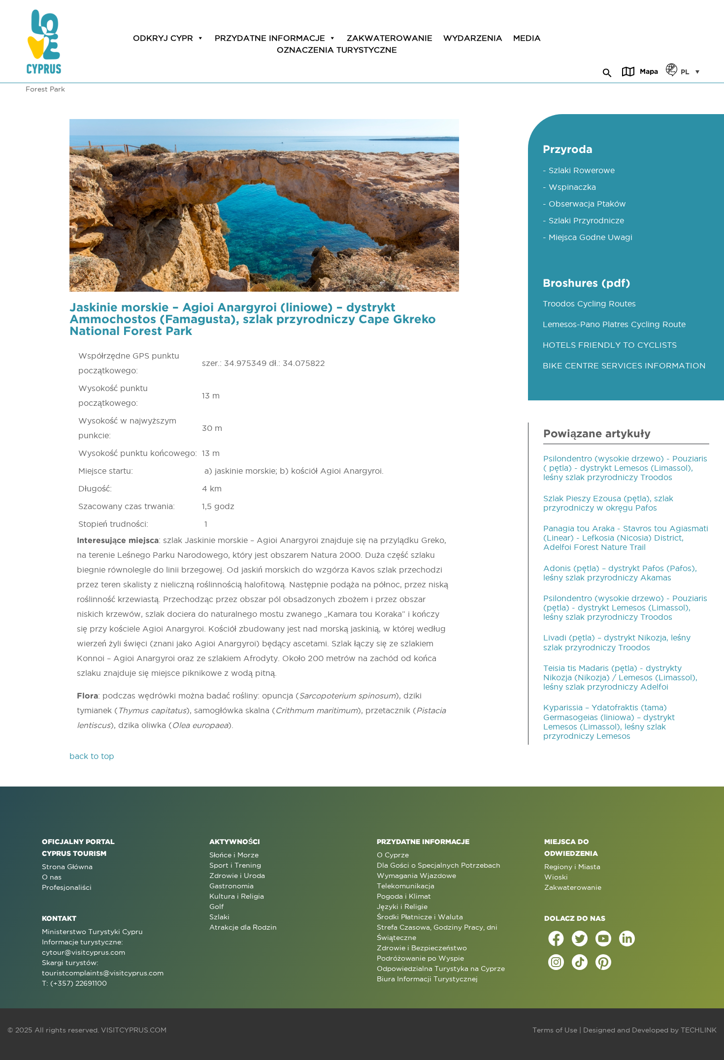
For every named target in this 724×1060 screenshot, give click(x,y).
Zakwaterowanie (389, 38)
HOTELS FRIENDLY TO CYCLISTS (610, 344)
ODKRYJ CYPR (163, 38)
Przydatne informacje (270, 38)
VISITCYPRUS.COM (133, 1030)
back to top (91, 756)
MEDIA (527, 38)
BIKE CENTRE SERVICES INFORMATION (624, 365)
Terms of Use (554, 1030)
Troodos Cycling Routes (589, 303)
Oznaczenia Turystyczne (337, 50)
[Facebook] (556, 938)
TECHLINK (699, 1030)
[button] (607, 71)
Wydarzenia (472, 38)
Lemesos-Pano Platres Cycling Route (614, 324)
